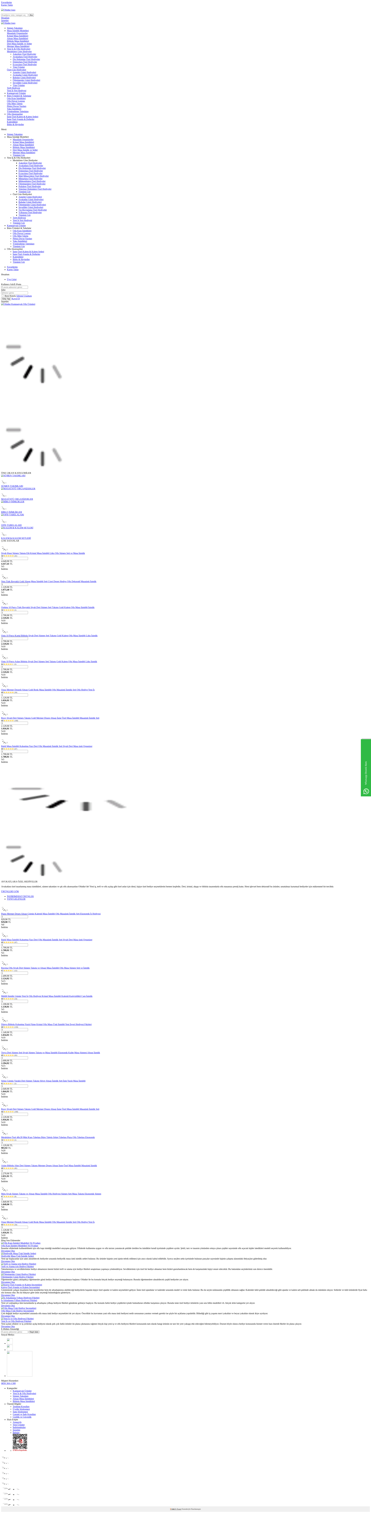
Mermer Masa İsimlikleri (18, 46)
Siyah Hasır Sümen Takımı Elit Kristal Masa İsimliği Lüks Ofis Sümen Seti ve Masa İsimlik (43, 553)
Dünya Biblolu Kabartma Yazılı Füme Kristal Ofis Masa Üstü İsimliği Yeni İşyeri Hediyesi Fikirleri (46, 1024)
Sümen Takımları (15, 28)
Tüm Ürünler (19, 67)
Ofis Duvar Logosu (16, 101)
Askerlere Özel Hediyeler (24, 54)
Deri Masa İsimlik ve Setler (19, 43)
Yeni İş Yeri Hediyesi (16, 90)
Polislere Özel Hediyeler (30, 186)
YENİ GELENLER (16, 899)
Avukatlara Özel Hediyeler (25, 56)
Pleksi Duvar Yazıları (16, 106)
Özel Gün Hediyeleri (16, 69)
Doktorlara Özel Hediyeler (25, 62)
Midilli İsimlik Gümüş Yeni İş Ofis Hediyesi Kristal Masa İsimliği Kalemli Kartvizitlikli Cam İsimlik (46, 996)
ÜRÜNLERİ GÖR (10, 891)
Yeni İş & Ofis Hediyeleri (18, 49)
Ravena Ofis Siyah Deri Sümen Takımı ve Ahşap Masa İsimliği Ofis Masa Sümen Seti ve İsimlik (45, 968)
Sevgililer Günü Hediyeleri (25, 83)
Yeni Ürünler (19, 1425)
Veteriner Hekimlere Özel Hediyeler (35, 189)
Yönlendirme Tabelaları (18, 111)
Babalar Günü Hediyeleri (24, 77)
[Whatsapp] (19, 1376)
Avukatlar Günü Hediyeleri (25, 75)
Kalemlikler (12, 122)
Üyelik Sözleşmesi (21, 1409)
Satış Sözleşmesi (20, 1411)
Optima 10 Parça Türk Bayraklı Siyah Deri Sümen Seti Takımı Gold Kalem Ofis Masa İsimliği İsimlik (47, 607)
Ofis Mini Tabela (14, 103)
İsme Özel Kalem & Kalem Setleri (22, 116)
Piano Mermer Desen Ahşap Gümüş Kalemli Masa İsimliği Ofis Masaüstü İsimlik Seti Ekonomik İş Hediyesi (51, 914)
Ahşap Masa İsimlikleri (17, 38)
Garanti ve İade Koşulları (24, 1414)
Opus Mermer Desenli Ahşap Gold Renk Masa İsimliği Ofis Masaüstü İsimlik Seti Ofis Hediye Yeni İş (48, 690)
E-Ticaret (178, 1509)
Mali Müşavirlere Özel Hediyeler (34, 176)
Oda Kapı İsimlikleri (16, 98)
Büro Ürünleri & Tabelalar (19, 96)
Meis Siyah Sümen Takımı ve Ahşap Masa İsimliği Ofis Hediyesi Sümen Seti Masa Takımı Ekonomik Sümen (51, 1194)
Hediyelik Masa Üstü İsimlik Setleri (17, 1256)
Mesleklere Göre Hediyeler (19, 51)
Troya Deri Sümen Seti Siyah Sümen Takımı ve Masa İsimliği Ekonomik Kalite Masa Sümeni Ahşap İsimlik (50, 1052)
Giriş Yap (6, 299)
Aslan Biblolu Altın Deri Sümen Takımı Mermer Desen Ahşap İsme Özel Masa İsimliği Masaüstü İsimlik (49, 1165)
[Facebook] (10, 1343)
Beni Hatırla (10, 296)
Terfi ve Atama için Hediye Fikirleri (17, 1266)
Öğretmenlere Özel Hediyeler (32, 184)
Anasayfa (17, 1422)
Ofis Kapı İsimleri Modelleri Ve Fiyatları (19, 1245)
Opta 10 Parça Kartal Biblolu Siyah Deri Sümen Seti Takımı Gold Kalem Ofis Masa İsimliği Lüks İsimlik (49, 635)
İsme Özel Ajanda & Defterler (20, 119)
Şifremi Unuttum (24, 296)
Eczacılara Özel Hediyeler (25, 64)
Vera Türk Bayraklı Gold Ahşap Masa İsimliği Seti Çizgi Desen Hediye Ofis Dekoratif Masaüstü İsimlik (48, 581)
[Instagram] (10, 1350)
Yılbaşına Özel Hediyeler (30, 212)
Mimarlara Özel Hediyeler (30, 178)
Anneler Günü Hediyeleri (24, 72)
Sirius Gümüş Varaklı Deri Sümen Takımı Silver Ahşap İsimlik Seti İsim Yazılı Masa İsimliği (43, 1081)
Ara (31, 15)
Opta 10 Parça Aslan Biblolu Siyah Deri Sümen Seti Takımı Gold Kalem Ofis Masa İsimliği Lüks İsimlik (49, 661)
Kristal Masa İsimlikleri (17, 36)
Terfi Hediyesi (13, 88)
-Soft (172, 1509)
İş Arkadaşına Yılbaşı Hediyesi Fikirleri (19, 1300)
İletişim (16, 1432)
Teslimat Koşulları (21, 1406)
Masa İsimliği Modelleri (18, 30)
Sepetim (16, 1430)
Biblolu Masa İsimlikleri (18, 41)
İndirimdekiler (19, 1427)
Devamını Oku (8, 1251)
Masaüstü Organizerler (17, 33)
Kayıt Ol (16, 298)
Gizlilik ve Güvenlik (22, 1417)
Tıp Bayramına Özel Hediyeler (33, 210)
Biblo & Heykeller (15, 124)
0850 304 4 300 (8, 1383)
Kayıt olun (34, 1332)
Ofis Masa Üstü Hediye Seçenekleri (17, 1311)
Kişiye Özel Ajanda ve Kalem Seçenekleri (20, 1287)
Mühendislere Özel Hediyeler (32, 181)
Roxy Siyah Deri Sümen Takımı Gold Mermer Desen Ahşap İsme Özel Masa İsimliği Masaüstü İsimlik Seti (50, 718)
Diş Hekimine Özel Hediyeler (26, 59)
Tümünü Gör (19, 155)
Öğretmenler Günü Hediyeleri (26, 80)
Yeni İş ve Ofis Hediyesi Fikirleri (16, 1321)
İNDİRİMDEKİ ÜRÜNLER (20, 896)
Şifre (3, 290)
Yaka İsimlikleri (14, 109)
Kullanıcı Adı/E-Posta (11, 284)
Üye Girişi (12, 279)
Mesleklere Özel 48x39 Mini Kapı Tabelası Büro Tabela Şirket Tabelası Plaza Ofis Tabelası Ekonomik (48, 1137)
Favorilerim (6, 2)
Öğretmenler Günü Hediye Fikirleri (17, 1277)
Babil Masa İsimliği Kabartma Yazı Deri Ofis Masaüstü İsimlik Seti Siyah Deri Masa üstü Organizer (46, 746)
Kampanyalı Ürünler (16, 93)
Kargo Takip (7, 5)
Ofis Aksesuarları (15, 114)
